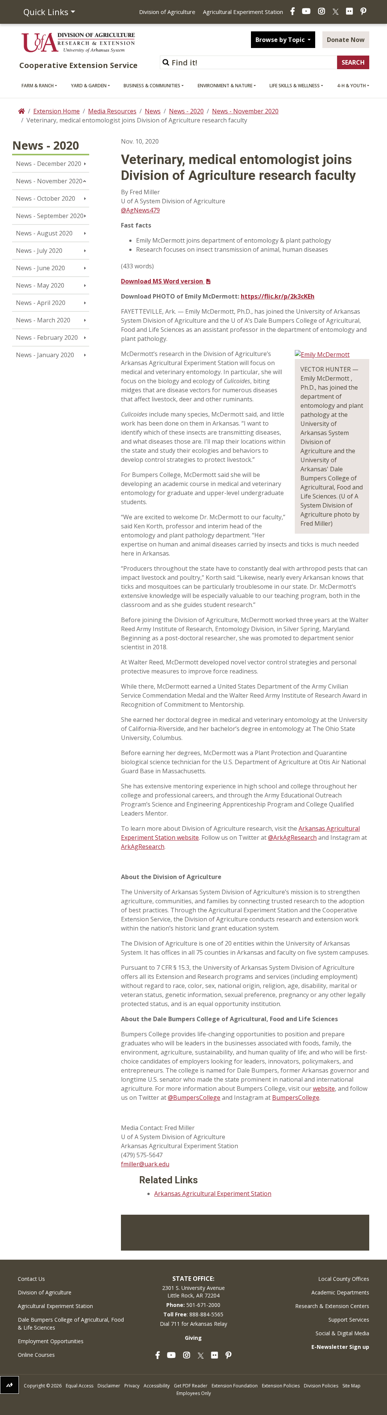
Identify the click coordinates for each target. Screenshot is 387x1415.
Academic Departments (340, 1292)
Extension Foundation (235, 1385)
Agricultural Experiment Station (243, 11)
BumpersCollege (295, 1097)
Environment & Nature (225, 85)
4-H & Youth (351, 85)
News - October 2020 (45, 198)
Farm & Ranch (38, 85)
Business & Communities (152, 85)
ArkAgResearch (142, 846)
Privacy (131, 1385)
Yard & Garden (89, 85)
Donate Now (346, 40)
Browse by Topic (280, 40)
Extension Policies (281, 1385)
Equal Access (79, 1385)
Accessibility (157, 1385)
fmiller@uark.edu (145, 1164)
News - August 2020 (44, 233)
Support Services (348, 1319)
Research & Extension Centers (332, 1306)
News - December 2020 (48, 163)
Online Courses (36, 1354)
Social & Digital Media (342, 1333)
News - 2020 (186, 111)
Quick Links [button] (45, 11)
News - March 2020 (43, 320)
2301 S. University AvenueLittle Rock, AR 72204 (193, 1291)
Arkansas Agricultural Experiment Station (212, 1193)
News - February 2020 (47, 337)
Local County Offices (343, 1278)
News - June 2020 (40, 268)
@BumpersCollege (194, 1097)
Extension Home (56, 111)
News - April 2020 (40, 303)
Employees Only (193, 1393)
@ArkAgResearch (292, 837)
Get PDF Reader (190, 1385)
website (324, 1088)
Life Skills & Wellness (294, 85)
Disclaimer (109, 1385)
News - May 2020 (40, 285)
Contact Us (31, 1278)
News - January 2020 (45, 355)
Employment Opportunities (51, 1341)
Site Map (351, 1385)
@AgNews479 (140, 210)
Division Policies (321, 1385)
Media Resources (112, 111)
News (153, 111)
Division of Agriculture (167, 11)
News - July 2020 (39, 250)
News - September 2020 (50, 216)
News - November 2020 (245, 111)
